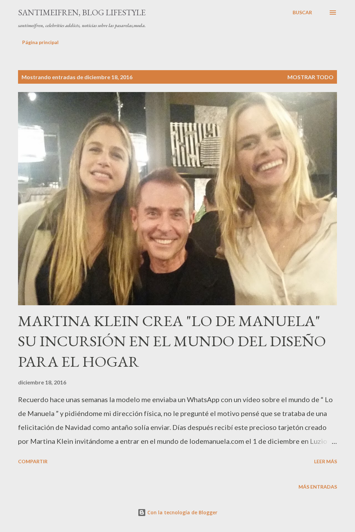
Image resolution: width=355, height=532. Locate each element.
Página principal (40, 42)
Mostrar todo (310, 77)
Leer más (325, 461)
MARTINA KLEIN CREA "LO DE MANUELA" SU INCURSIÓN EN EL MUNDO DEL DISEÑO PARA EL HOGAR (172, 341)
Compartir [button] (32, 461)
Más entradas (317, 487)
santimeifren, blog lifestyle (82, 12)
